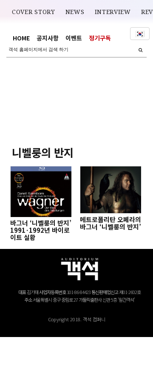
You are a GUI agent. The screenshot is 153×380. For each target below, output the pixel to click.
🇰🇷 (139, 34)
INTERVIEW (113, 12)
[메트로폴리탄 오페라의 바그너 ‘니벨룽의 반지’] (110, 190)
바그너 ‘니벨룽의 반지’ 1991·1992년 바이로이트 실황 (40, 230)
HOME (21, 38)
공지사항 (48, 38)
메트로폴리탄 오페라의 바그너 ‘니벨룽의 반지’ (110, 223)
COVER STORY (33, 12)
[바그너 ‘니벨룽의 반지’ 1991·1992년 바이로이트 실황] (40, 191)
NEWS (75, 12)
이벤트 (73, 38)
